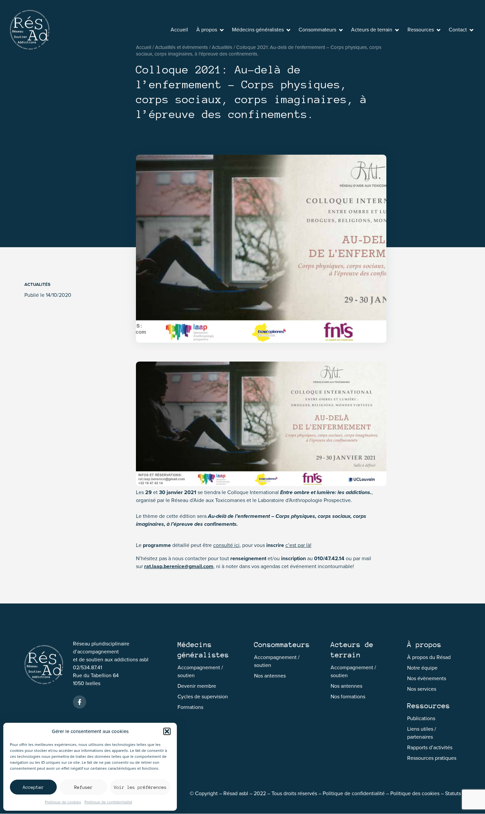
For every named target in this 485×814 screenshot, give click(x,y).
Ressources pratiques (431, 758)
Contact (458, 29)
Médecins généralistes (258, 29)
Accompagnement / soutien (200, 671)
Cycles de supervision (203, 696)
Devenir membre (197, 686)
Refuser (83, 787)
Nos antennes (270, 675)
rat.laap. (154, 566)
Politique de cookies (63, 802)
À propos (206, 29)
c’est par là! (298, 545)
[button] (167, 731)
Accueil (179, 29)
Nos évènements (426, 678)
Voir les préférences (140, 787)
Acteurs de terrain (371, 29)
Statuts (453, 793)
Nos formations (348, 696)
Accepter (33, 787)
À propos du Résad (429, 657)
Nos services (421, 689)
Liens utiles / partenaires (421, 733)
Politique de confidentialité (108, 802)
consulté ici (226, 545)
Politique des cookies (414, 793)
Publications (421, 718)
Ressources (420, 29)
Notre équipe (422, 668)
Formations (190, 707)
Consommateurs (317, 29)
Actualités (37, 284)
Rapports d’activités (429, 747)
